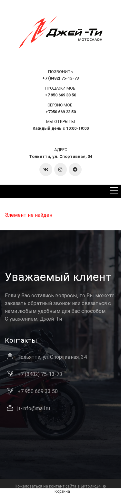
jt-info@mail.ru (33, 408)
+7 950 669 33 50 (37, 391)
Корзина (62, 491)
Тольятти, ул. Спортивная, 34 (60, 156)
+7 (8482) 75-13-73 (39, 374)
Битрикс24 (91, 486)
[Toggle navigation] (114, 191)
